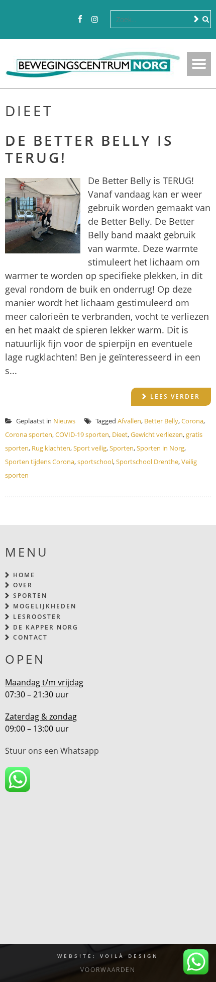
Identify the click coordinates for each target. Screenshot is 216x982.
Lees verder (175, 396)
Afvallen (129, 420)
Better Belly (161, 420)
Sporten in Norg (160, 448)
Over (23, 585)
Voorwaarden (108, 969)
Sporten (122, 448)
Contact (30, 637)
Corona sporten (28, 434)
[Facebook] (80, 19)
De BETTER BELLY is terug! (89, 149)
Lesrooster (37, 616)
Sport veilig (89, 448)
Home (24, 575)
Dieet (120, 434)
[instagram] (94, 19)
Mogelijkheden (44, 606)
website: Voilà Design (108, 955)
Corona (192, 420)
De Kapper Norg (45, 627)
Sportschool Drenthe (147, 461)
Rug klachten (51, 448)
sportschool (95, 461)
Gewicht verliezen (157, 434)
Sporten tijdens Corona (39, 461)
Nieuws (64, 420)
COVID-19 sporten (82, 434)
